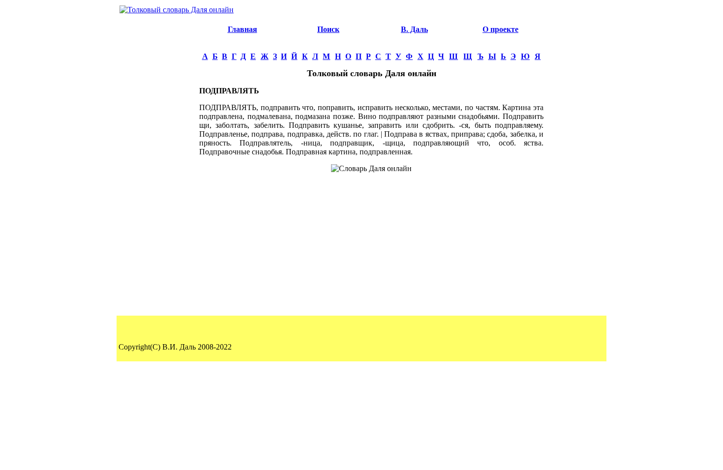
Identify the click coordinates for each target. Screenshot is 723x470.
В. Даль (414, 29)
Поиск (328, 29)
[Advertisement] (158, 165)
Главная (242, 29)
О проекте (500, 29)
